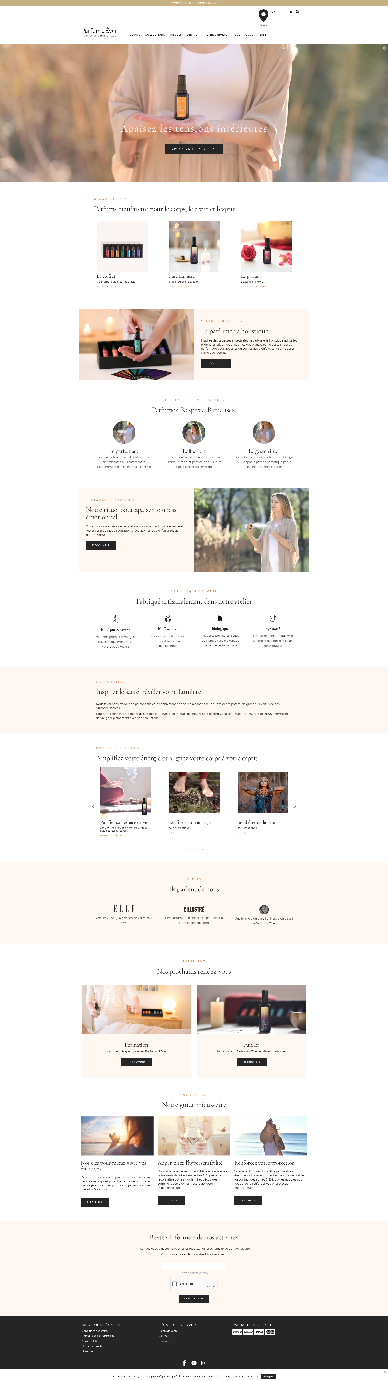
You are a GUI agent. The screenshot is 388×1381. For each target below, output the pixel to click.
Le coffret (106, 276)
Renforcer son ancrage (121, 822)
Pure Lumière (182, 276)
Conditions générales (95, 1331)
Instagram (204, 1363)
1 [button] (186, 849)
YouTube (194, 1363)
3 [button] (194, 849)
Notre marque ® (92, 1346)
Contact (164, 1336)
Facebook (184, 1363)
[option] (122, 260)
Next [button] (295, 806)
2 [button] (190, 849)
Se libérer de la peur (188, 822)
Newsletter (165, 1341)
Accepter (268, 1376)
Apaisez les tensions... (258, 822)
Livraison (87, 1351)
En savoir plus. (250, 1376)
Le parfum (251, 276)
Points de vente (168, 1331)
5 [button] (202, 849)
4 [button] (198, 849)
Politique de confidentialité (98, 1336)
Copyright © (89, 1341)
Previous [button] (93, 806)
